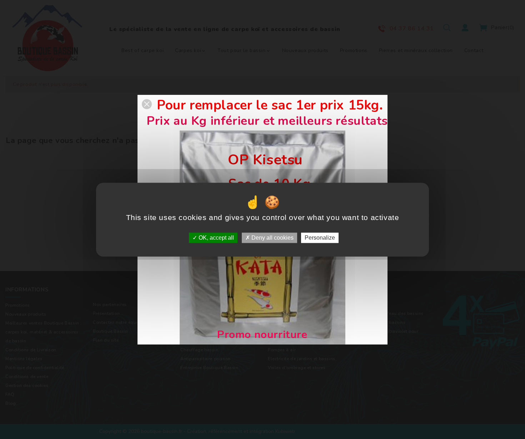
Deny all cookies (272, 238)
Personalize (320, 238)
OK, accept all (215, 238)
